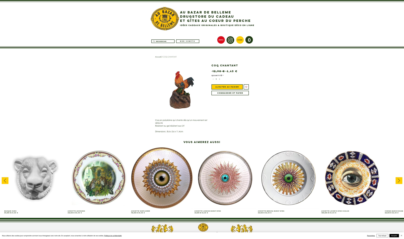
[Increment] (219, 79)
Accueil (158, 57)
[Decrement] (213, 79)
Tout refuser (382, 236)
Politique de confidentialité (113, 236)
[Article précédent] (5, 180)
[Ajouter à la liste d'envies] (246, 86)
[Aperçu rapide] (35, 178)
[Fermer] (401, 235)
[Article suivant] (399, 180)
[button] (249, 40)
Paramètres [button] (371, 236)
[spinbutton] (216, 79)
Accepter (394, 236)
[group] (202, 180)
